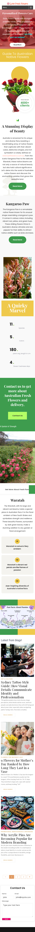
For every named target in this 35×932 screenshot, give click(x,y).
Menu (5, 7)
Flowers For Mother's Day (12, 757)
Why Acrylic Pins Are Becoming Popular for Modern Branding (16, 838)
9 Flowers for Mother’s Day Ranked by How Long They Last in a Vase (17, 765)
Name (4, 894)
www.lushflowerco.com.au (13, 156)
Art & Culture (7, 679)
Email (16, 894)
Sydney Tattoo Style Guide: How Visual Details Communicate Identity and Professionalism (16, 689)
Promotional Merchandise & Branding (17, 831)
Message (5, 901)
